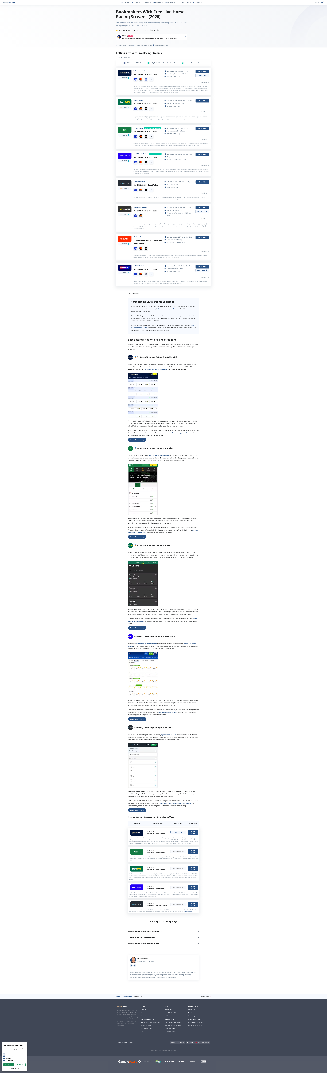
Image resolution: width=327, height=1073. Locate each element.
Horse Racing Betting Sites (195, 1022)
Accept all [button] (8, 1064)
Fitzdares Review (139, 237)
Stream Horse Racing (137, 440)
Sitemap (131, 1042)
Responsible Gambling (147, 1019)
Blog (142, 1031)
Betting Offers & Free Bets (195, 1025)
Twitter (174, 1042)
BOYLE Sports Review (141, 154)
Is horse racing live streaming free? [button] (141, 937)
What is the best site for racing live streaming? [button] (146, 931)
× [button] (25, 1044)
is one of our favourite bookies (146, 644)
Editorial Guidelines (146, 1025)
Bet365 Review (138, 100)
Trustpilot (182, 1042)
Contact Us (144, 1016)
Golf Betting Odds (170, 1016)
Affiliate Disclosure (124, 58)
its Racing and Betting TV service (156, 369)
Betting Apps (192, 1016)
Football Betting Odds (171, 1013)
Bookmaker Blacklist (146, 1028)
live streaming (127, 997)
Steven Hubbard (128, 45)
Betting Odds (168, 1009)
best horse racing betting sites (168, 309)
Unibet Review (138, 128)
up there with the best (168, 735)
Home (118, 997)
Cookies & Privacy (122, 1042)
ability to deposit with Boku (167, 712)
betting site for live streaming (159, 455)
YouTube (190, 1042)
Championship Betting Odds (173, 1025)
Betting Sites (192, 1009)
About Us (143, 1009)
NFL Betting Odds (170, 1031)
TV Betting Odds (169, 1019)
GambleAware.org (188, 199)
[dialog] (14, 1056)
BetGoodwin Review (140, 207)
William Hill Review (140, 71)
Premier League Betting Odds (173, 1022)
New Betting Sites (193, 1013)
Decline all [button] (20, 1064)
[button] (7, 2)
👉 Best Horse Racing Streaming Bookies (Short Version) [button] (138, 30)
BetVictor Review (139, 181)
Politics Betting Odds (170, 1028)
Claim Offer (202, 71)
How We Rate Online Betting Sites (150, 1022)
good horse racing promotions (179, 433)
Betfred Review (139, 266)
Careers (143, 1013)
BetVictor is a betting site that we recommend (175, 803)
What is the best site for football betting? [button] (143, 943)
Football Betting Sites (194, 1019)
